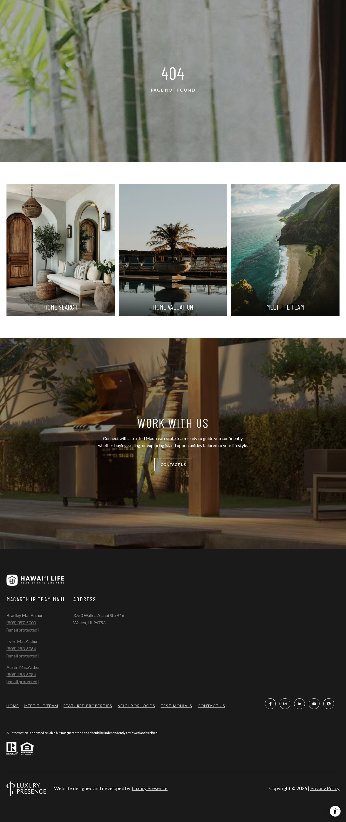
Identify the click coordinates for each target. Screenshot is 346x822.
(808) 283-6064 (21, 648)
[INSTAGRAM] (285, 703)
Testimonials (176, 705)
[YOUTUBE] (314, 703)
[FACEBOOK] (270, 703)
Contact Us (211, 706)
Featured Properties (88, 705)
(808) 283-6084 (21, 674)
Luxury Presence (150, 788)
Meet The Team (41, 705)
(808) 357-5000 (21, 622)
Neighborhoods (136, 705)
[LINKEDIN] (299, 703)
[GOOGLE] (328, 703)
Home (12, 705)
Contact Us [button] (173, 464)
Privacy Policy (325, 788)
